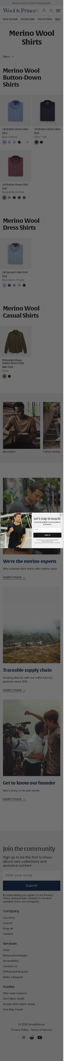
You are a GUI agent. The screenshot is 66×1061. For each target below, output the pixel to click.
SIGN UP (47, 535)
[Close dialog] (61, 515)
